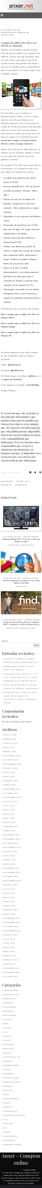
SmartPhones (11, 1098)
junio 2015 (9, 893)
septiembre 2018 (12, 764)
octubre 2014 (11, 926)
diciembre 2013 (12, 968)
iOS (5, 1032)
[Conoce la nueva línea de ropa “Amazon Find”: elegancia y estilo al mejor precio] (21, 602)
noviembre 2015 (12, 872)
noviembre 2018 (12, 756)
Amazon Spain (8, 32)
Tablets (8, 1107)
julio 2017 (9, 806)
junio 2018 (9, 772)
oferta (7, 485)
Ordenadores (11, 1065)
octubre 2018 (11, 760)
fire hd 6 (24, 481)
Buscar (5, 641)
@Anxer (32, 376)
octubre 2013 (11, 976)
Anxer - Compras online (14, 1170)
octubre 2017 (11, 793)
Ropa (33, 628)
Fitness (8, 1028)
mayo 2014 (9, 947)
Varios (7, 1132)
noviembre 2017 (12, 789)
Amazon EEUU (11, 990)
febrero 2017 (11, 826)
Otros (7, 1069)
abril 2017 (9, 818)
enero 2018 (10, 785)
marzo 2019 (10, 751)
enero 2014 (10, 964)
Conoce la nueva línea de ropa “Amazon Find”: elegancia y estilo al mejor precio (21, 623)
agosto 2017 (11, 801)
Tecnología (7, 35)
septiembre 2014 (12, 931)
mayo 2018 (9, 776)
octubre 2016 (11, 843)
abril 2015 (9, 901)
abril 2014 (9, 951)
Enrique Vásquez (31, 537)
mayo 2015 (9, 897)
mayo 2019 (9, 747)
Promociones (11, 1078)
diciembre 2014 (12, 918)
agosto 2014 (11, 935)
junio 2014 (9, 943)
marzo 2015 (10, 906)
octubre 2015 (11, 876)
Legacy (8, 1040)
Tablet (7, 1103)
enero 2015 (10, 914)
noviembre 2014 (12, 922)
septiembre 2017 (12, 797)
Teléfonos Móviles (15, 1115)
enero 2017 (10, 831)
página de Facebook (12, 380)
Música (7, 1053)
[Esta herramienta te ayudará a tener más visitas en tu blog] (21, 561)
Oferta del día (27, 545)
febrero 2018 (11, 781)
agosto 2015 (11, 885)
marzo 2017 (10, 822)
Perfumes (9, 1073)
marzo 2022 (10, 735)
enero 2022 (10, 739)
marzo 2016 (10, 860)
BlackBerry (10, 1007)
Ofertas (8, 1061)
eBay (6, 1023)
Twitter (8, 1123)
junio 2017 (9, 810)
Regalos (8, 1086)
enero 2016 (10, 864)
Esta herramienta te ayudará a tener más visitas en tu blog (21, 581)
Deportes (9, 1011)
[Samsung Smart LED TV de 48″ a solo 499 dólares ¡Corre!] (21, 517)
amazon (7, 481)
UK (5, 1128)
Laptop (8, 1036)
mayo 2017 (9, 814)
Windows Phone (12, 1144)
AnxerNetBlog (32, 385)
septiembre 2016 (12, 847)
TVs (6, 1119)
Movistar (9, 1048)
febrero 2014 (11, 960)
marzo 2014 (10, 956)
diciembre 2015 (12, 868)
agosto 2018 (11, 768)
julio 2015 (9, 889)
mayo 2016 (9, 856)
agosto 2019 (11, 743)
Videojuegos (11, 1136)
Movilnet (9, 1044)
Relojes (8, 1090)
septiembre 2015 (12, 881)
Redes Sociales (12, 1082)
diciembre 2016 (12, 835)
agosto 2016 (11, 851)
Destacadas (10, 1015)
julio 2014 (9, 939)
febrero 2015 (11, 910)
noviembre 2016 (12, 839)
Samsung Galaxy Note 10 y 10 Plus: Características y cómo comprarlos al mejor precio (21, 678)
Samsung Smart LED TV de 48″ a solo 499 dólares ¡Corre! (21, 540)
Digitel (8, 1019)
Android (8, 1003)
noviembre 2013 (12, 972)
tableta (22, 485)
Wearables (9, 1140)
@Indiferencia (14, 365)
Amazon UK (23, 32)
